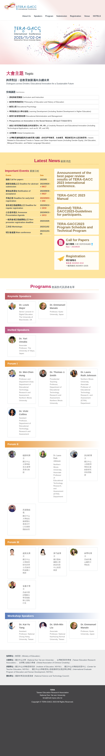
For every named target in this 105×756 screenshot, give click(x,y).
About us (26, 16)
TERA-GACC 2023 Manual (71, 197)
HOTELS (97, 16)
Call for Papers (77, 240)
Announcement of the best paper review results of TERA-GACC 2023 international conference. (75, 179)
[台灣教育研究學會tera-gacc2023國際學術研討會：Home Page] (20, 6)
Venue (87, 16)
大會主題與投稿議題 (83, 244)
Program (49, 16)
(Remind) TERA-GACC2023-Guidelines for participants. (74, 211)
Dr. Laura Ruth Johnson (57, 458)
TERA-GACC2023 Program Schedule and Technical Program (75, 227)
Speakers (38, 16)
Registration (75, 16)
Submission (61, 16)
